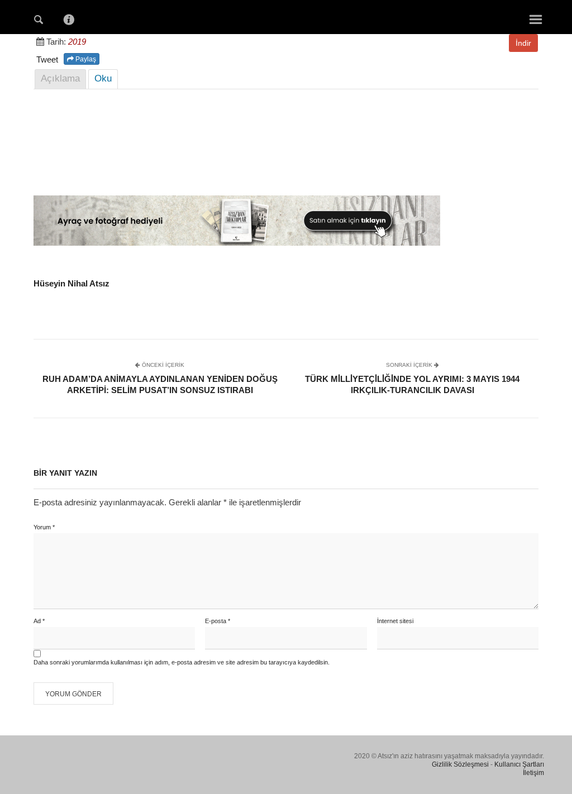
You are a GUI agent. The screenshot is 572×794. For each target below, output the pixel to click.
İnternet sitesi (395, 621)
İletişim (533, 773)
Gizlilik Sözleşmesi (460, 764)
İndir (523, 43)
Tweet (47, 59)
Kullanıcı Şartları (519, 764)
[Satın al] (237, 242)
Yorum (44, 527)
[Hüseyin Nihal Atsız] (286, 16)
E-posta (217, 621)
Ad (39, 621)
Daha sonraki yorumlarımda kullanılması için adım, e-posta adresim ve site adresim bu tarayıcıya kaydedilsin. (182, 662)
